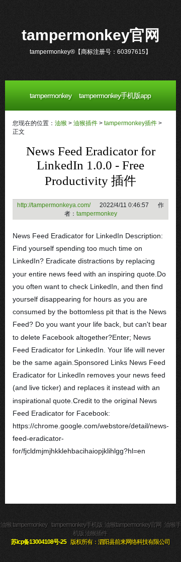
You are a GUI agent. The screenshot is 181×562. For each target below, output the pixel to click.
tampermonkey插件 (130, 123)
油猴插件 (85, 123)
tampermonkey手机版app (115, 95)
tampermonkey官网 (91, 35)
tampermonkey (50, 95)
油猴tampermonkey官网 (133, 524)
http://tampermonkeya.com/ (53, 205)
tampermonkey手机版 (77, 524)
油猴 (61, 123)
